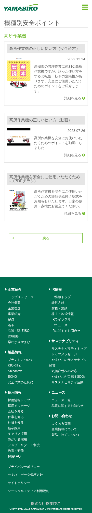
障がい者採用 (17, 439)
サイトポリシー (19, 483)
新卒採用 (14, 428)
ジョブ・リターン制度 (24, 445)
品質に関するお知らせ (67, 406)
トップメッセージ (20, 297)
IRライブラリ (61, 319)
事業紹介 (14, 314)
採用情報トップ (19, 400)
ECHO (12, 376)
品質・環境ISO (18, 331)
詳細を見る (73, 98)
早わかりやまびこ (20, 342)
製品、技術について (66, 435)
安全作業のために (20, 382)
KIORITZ (14, 365)
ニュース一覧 (61, 400)
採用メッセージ (19, 406)
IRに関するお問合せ (66, 331)
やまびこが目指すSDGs (69, 376)
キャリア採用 (17, 434)
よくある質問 (61, 423)
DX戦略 (13, 336)
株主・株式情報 (63, 314)
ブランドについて (20, 360)
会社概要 (14, 302)
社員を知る (16, 422)
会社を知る (16, 411)
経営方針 (58, 302)
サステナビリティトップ (69, 348)
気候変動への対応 (64, 371)
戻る (45, 238)
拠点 (11, 319)
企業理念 (14, 308)
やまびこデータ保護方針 (25, 475)
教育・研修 (16, 450)
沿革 (11, 325)
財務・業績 (59, 308)
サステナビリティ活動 (67, 382)
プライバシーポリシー (24, 467)
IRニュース (59, 325)
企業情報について (64, 429)
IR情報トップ (61, 297)
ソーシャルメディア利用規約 (28, 491)
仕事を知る (16, 417)
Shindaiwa (15, 371)
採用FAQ (14, 456)
